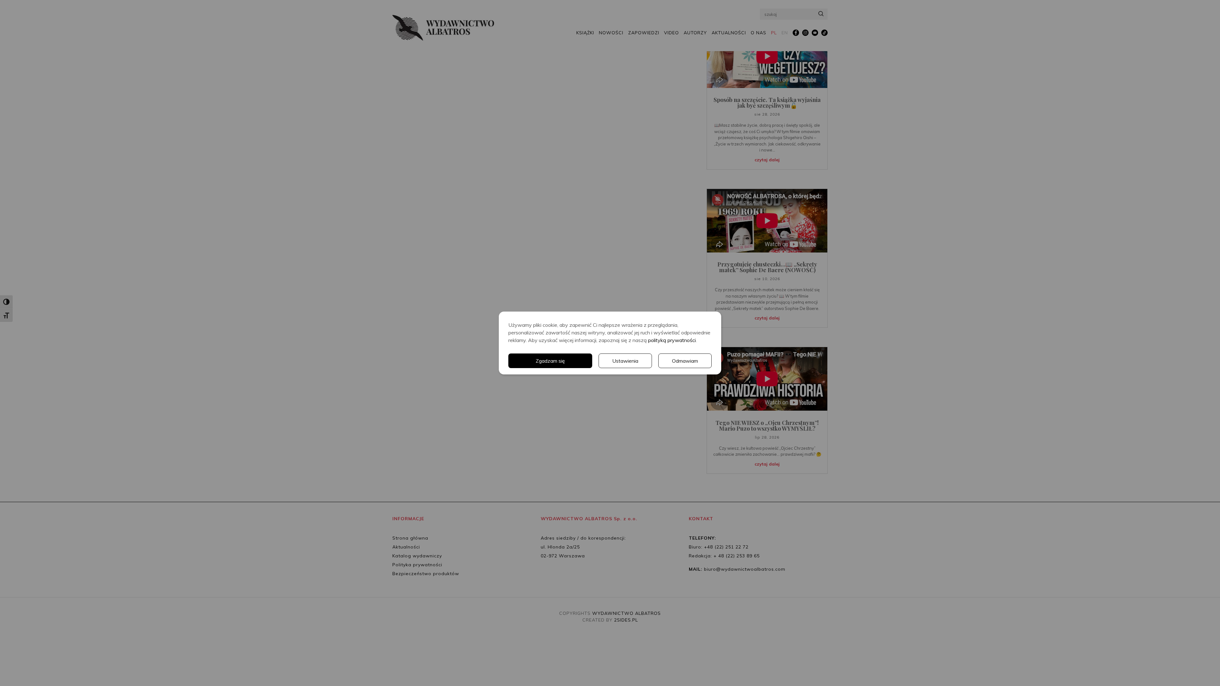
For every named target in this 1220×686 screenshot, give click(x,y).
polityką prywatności (672, 340)
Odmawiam (685, 361)
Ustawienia (625, 361)
